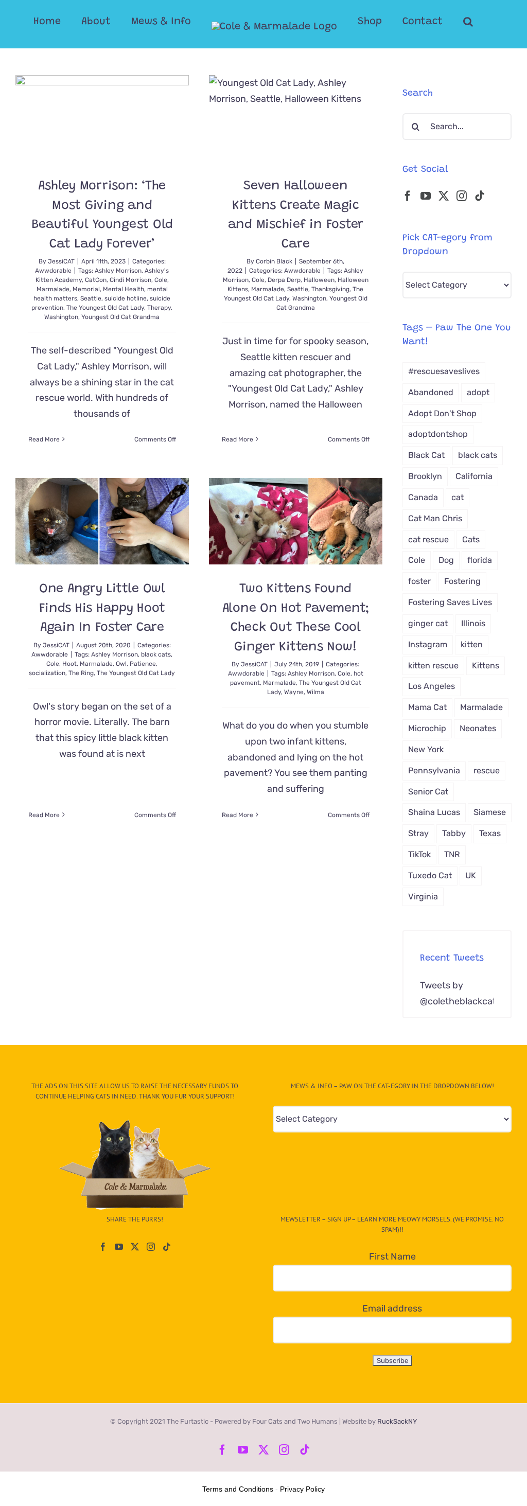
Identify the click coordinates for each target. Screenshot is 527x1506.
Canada (423, 497)
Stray (418, 833)
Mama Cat (427, 707)
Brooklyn (425, 476)
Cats (471, 539)
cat (457, 497)
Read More (44, 439)
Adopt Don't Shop (442, 413)
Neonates (478, 728)
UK (470, 875)
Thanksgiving (330, 289)
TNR (452, 854)
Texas (490, 833)
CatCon (96, 280)
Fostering (462, 581)
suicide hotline (125, 298)
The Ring (81, 673)
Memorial (86, 289)
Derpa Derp (284, 280)
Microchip (427, 728)
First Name (392, 1256)
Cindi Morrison (130, 280)
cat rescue (428, 539)
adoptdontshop (438, 434)
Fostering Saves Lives (450, 602)
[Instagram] (461, 196)
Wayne (294, 692)
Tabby (454, 833)
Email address (392, 1308)
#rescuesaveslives (444, 371)
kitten (472, 644)
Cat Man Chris (435, 518)
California (474, 476)
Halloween (319, 280)
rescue (486, 770)
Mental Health (123, 289)
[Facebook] (407, 196)
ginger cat (428, 623)
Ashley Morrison (118, 270)
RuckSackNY (397, 1421)
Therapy (159, 307)
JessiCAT (61, 261)
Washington (61, 317)
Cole (160, 280)
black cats (156, 654)
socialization (47, 673)
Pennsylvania (434, 770)
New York (426, 749)
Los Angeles (431, 686)
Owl (121, 663)
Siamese (489, 812)
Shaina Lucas (434, 812)
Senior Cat (428, 791)
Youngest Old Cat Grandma (120, 317)
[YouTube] (425, 196)
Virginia (423, 896)
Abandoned (430, 392)
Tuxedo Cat (430, 875)
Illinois (473, 623)
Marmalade (53, 289)
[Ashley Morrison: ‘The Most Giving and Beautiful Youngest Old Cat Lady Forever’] (102, 118)
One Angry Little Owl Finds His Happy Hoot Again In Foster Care (102, 608)
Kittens (485, 665)
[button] (468, 21)
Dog (446, 560)
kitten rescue (433, 665)
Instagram (427, 644)
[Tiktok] (480, 196)
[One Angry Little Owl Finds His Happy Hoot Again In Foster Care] (102, 521)
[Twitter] (443, 196)
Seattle (90, 298)
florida (479, 560)
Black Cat (426, 455)
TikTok (419, 854)
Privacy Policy (302, 1489)
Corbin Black (274, 261)
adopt (478, 392)
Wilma (315, 692)
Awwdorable (53, 270)
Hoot (69, 663)
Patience (143, 663)
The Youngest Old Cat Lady (105, 307)
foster (419, 581)
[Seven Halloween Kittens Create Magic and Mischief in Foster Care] (295, 118)
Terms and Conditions (237, 1489)
